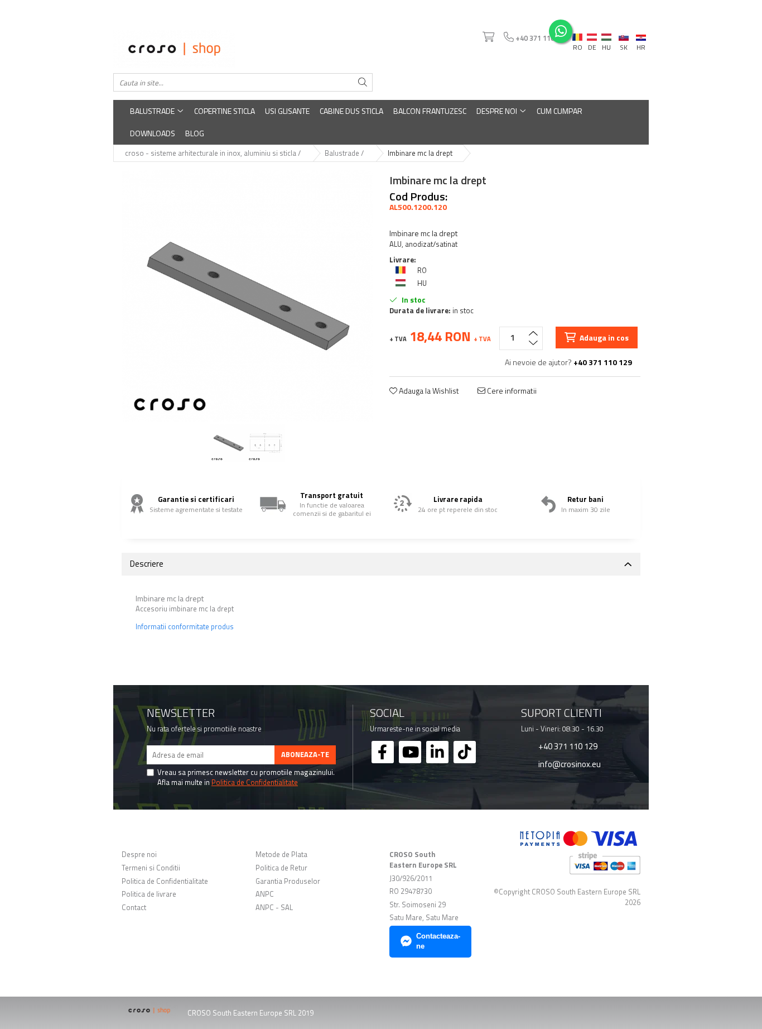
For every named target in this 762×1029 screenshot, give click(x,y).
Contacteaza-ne (438, 941)
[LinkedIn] (437, 752)
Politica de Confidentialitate (254, 782)
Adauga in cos (603, 337)
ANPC (264, 894)
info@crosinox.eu (569, 764)
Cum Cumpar (559, 111)
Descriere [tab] (146, 563)
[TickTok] (465, 752)
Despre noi (497, 111)
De (592, 37)
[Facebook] (383, 752)
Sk (623, 35)
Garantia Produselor (287, 881)
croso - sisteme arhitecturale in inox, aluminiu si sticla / (213, 153)
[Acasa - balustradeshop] (243, 49)
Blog (194, 133)
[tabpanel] (247, 296)
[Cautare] (363, 82)
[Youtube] (410, 752)
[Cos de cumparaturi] (488, 37)
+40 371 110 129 (567, 746)
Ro (577, 35)
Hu (606, 35)
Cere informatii (511, 390)
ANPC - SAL (274, 907)
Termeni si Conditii (151, 868)
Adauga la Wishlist (428, 390)
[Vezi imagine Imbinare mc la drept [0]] (228, 443)
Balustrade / (345, 153)
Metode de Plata (281, 854)
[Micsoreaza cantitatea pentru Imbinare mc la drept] (533, 344)
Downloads (152, 133)
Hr (641, 36)
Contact (134, 907)
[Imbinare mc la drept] (247, 296)
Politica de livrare (149, 894)
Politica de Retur (281, 868)
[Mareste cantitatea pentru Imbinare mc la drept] (533, 332)
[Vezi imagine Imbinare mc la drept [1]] (265, 443)
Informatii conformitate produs (185, 626)
